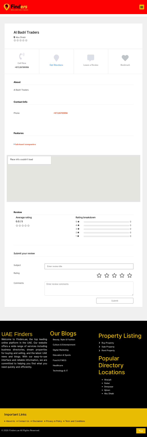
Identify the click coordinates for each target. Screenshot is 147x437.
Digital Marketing (60, 350)
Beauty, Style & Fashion (64, 339)
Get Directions (56, 65)
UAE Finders (16, 334)
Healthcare (58, 365)
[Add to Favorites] (125, 60)
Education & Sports (62, 355)
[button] (141, 7)
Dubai (107, 383)
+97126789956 (61, 113)
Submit (114, 300)
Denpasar (108, 386)
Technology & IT (60, 370)
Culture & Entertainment (64, 345)
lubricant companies (25, 144)
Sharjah (107, 380)
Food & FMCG (59, 360)
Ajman (107, 390)
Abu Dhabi (109, 393)
